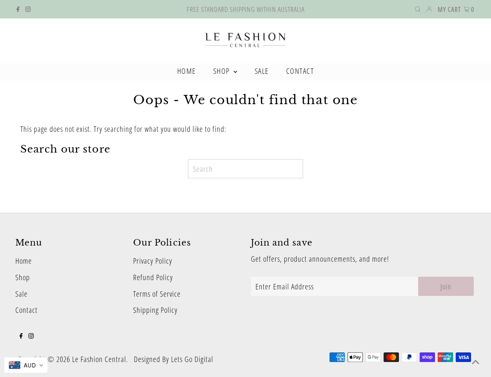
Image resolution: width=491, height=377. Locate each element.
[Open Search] (418, 9)
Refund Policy (153, 277)
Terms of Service (157, 294)
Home (23, 261)
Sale (21, 294)
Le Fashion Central (99, 359)
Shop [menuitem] (222, 71)
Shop (22, 277)
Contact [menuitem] (300, 71)
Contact (26, 310)
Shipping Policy (155, 310)
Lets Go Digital (192, 359)
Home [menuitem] (186, 71)
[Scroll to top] (475, 361)
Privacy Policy (152, 261)
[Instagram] (28, 9)
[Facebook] (18, 9)
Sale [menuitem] (262, 71)
